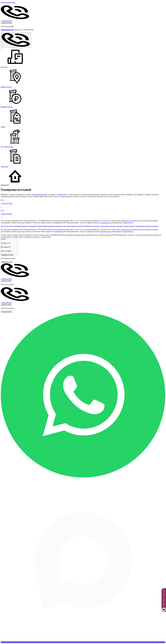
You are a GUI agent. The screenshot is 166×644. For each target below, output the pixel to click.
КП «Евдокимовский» (39, 194)
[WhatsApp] (83, 477)
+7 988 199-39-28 (6, 21)
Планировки (5, 185)
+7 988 (6, 279)
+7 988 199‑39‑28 (61, 194)
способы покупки (105, 223)
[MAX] (83, 642)
